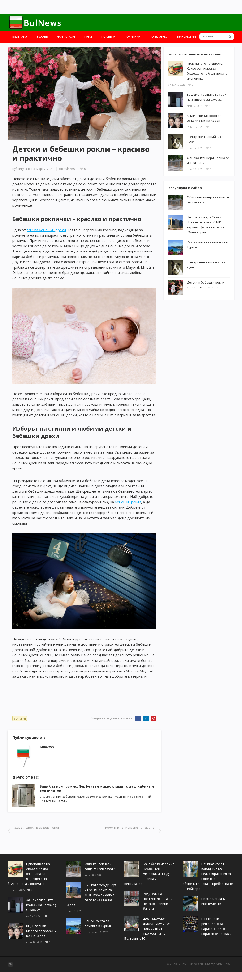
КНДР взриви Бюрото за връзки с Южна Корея (41, 931)
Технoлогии (186, 37)
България (19, 37)
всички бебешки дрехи (46, 229)
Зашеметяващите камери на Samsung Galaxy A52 (41, 905)
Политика (132, 37)
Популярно (158, 37)
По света (108, 37)
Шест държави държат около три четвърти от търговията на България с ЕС (147, 928)
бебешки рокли (128, 502)
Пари (88, 37)
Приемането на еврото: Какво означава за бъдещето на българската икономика (29, 874)
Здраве (42, 37)
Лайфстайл (66, 37)
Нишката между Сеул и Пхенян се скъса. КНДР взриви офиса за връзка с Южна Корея (91, 895)
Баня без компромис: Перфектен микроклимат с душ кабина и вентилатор (97, 788)
